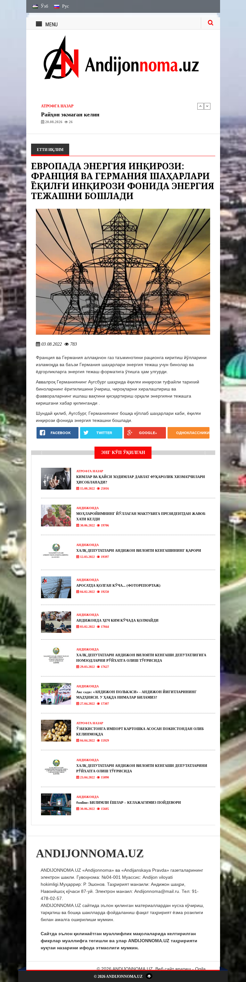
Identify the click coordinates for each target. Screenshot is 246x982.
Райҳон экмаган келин (70, 114)
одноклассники (192, 432)
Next (207, 106)
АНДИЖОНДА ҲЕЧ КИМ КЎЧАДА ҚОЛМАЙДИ (117, 620)
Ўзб (43, 6)
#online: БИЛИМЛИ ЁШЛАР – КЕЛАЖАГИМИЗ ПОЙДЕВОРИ (128, 802)
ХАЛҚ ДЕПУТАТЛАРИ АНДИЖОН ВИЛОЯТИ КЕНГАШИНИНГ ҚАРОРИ (138, 550)
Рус (65, 6)
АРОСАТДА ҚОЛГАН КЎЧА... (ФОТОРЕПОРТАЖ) (118, 585)
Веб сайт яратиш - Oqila (180, 968)
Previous (200, 106)
